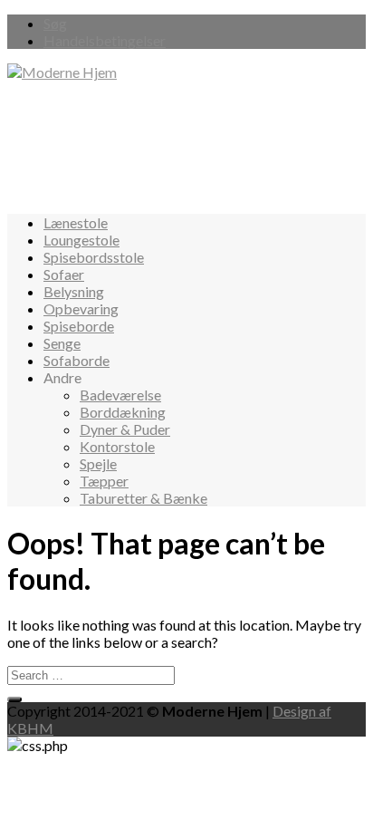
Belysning (73, 291)
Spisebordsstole (93, 256)
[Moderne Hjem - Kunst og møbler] (62, 72)
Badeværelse (120, 394)
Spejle (98, 463)
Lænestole (75, 222)
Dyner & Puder (125, 429)
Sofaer (63, 274)
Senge (62, 343)
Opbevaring (81, 308)
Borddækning (123, 411)
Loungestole (81, 239)
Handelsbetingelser (104, 40)
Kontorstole (117, 446)
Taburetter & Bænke (143, 497)
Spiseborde (78, 325)
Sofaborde (76, 360)
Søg (55, 23)
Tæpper (104, 480)
